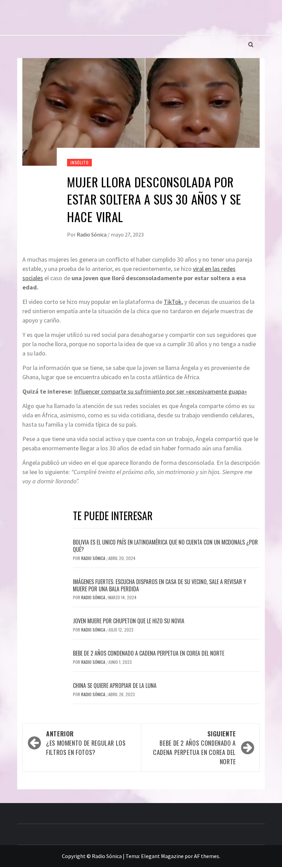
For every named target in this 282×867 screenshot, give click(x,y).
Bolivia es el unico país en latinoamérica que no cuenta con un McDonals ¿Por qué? (165, 545)
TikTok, (173, 302)
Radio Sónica (92, 234)
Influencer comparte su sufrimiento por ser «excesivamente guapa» (160, 391)
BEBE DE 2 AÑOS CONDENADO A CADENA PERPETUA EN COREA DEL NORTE (148, 653)
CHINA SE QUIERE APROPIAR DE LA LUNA (114, 685)
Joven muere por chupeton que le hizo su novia (128, 621)
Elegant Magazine (162, 856)
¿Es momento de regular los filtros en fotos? (86, 743)
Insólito (79, 162)
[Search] (250, 44)
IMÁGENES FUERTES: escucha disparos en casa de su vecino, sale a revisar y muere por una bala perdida (159, 585)
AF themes (206, 856)
